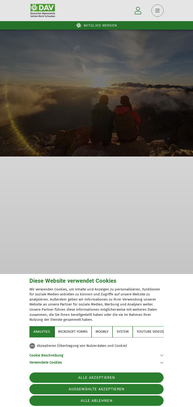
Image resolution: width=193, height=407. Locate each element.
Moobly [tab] (102, 331)
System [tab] (123, 331)
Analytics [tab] (41, 331)
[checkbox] (96, 346)
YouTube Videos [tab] (150, 331)
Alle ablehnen (96, 401)
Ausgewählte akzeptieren (97, 389)
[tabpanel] (96, 353)
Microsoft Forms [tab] (73, 331)
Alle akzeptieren (96, 378)
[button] (96, 355)
